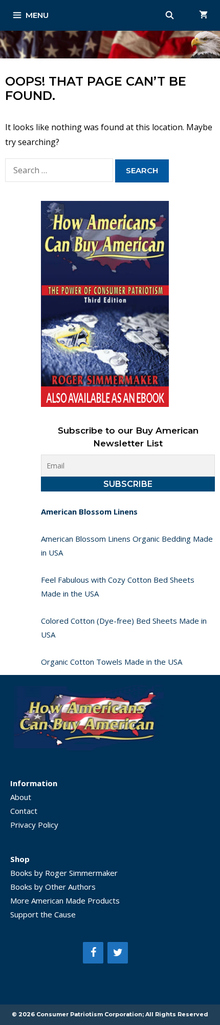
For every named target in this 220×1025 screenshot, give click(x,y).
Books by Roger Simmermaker (64, 873)
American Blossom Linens (89, 511)
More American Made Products (65, 900)
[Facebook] (93, 952)
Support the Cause (43, 914)
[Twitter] (117, 952)
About (20, 797)
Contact (23, 811)
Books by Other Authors (53, 886)
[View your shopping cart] (203, 15)
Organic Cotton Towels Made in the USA (111, 662)
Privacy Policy (34, 824)
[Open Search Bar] (169, 15)
